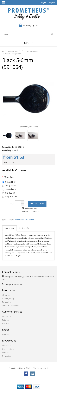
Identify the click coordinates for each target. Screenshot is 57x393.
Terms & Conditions (10, 305)
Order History (8, 349)
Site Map (5, 323)
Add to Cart (37, 203)
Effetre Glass (9, 177)
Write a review (28, 219)
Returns (5, 320)
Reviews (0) (23, 228)
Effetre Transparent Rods (30, 51)
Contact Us (6, 316)
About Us (6, 295)
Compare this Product (30, 211)
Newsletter (6, 356)
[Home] (3, 51)
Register (52, 2)
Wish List (5, 352)
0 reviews (17, 219)
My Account (7, 345)
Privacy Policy (7, 302)
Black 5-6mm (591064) (13, 54)
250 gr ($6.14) (10, 185)
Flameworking (12, 51)
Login (43, 2)
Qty (12, 203)
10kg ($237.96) (11, 196)
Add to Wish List (30, 208)
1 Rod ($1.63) (10, 182)
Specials (5, 334)
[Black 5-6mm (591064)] (7, 135)
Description (9, 228)
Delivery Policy (8, 298)
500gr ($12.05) (11, 189)
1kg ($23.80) (10, 193)
